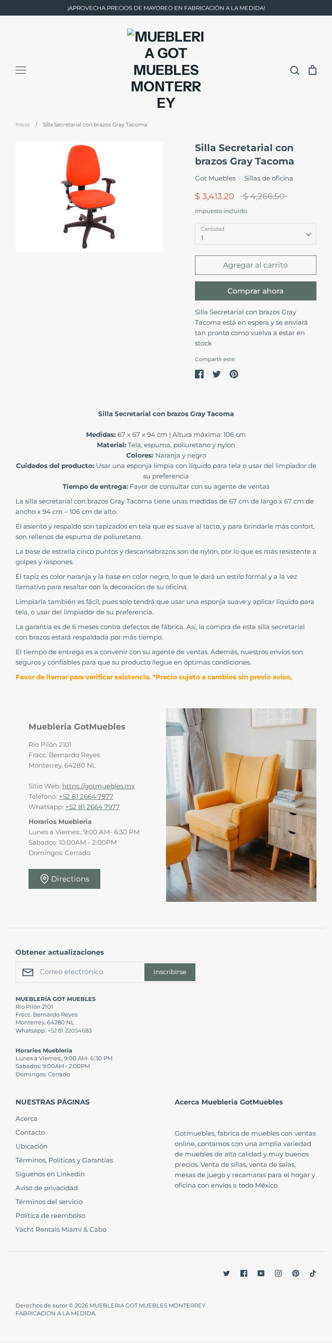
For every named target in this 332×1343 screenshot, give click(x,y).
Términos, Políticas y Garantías (64, 1160)
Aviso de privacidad (47, 1188)
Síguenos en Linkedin (50, 1174)
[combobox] (255, 234)
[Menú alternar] (20, 70)
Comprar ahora (255, 291)
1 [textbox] (202, 238)
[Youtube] (261, 1273)
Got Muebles (215, 178)
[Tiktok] (313, 1273)
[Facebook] (243, 1273)
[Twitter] (226, 1273)
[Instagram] (278, 1273)
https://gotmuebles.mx (98, 786)
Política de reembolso (50, 1215)
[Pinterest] (295, 1273)
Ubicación (32, 1146)
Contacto (30, 1132)
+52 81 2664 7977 (86, 796)
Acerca (27, 1118)
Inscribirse (169, 972)
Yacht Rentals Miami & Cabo (61, 1229)
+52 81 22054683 (70, 1030)
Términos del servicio (49, 1202)
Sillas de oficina (268, 178)
